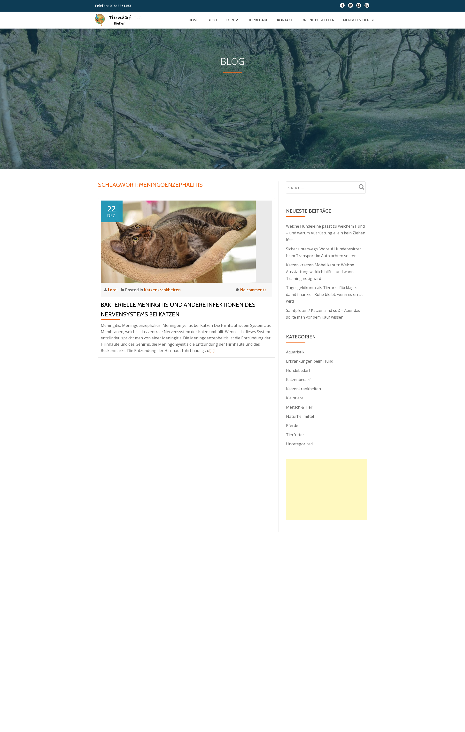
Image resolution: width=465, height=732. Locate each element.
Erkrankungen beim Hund (309, 361)
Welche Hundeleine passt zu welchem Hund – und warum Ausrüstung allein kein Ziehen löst (325, 233)
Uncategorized (299, 444)
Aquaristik (295, 352)
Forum (232, 20)
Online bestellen (318, 20)
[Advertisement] (232, 109)
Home (194, 20)
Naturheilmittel (300, 416)
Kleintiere (294, 398)
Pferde (292, 425)
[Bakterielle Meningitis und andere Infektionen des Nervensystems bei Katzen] (178, 241)
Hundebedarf (298, 370)
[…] (212, 350)
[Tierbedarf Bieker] (122, 20)
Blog (212, 20)
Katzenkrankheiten (162, 289)
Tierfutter (295, 434)
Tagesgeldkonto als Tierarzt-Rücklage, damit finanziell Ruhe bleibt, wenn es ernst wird (324, 294)
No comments (253, 289)
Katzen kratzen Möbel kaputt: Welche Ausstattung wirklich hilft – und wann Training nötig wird (320, 271)
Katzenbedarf (298, 379)
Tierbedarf (257, 20)
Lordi (113, 289)
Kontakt (285, 20)
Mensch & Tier (356, 20)
